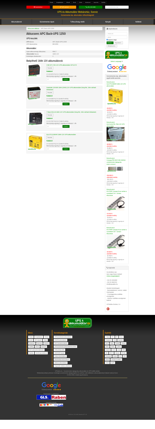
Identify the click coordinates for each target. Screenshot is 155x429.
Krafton (112, 346)
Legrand (108, 350)
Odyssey (117, 353)
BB (117, 337)
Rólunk (37, 346)
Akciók (74, 2)
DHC (107, 343)
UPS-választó (38, 340)
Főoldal (51, 2)
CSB (115, 340)
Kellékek (138, 22)
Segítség (31, 353)
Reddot (115, 356)
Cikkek (80, 2)
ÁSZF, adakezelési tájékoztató (36, 350)
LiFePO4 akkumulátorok (60, 340)
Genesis (123, 343)
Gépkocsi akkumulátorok (61, 362)
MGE (123, 350)
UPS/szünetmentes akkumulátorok (63, 337)
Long (119, 350)
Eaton (112, 343)
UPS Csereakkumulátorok (61, 343)
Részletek (49, 68)
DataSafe (120, 340)
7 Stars (107, 337)
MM (107, 353)
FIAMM (117, 343)
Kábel (107, 346)
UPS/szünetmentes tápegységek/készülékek (65, 346)
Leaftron (119, 346)
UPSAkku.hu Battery (116, 359)
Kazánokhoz (38, 7)
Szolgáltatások (59, 2)
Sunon (107, 359)
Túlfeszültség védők (77, 22)
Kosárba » (66, 79)
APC (112, 337)
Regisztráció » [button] (118, 43)
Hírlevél (68, 2)
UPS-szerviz (65, 7)
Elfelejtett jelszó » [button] (112, 46)
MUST (111, 353)
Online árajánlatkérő (113, 276)
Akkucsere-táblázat (33, 28)
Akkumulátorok (16, 22)
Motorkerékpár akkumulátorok (62, 359)
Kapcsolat (96, 2)
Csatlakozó (108, 340)
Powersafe (108, 356)
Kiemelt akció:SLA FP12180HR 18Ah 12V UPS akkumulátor (116, 84)
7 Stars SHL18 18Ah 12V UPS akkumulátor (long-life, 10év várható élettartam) (71, 112)
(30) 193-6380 (91, 7)
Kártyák (108, 22)
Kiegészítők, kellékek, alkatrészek (63, 366)
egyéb (112, 362)
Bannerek (43, 346)
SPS (125, 356)
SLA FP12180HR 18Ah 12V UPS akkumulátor (61, 134)
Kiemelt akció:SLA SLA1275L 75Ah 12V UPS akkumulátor (116, 124)
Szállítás (103, 2)
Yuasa (107, 362)
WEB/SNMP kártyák (59, 353)
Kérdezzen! (88, 2)
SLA (120, 356)
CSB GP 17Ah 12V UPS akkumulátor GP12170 (61, 65)
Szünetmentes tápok (47, 22)
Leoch (113, 350)
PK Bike (124, 353)
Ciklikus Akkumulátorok (60, 356)
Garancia (46, 343)
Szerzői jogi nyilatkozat (41, 353)
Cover (121, 337)
